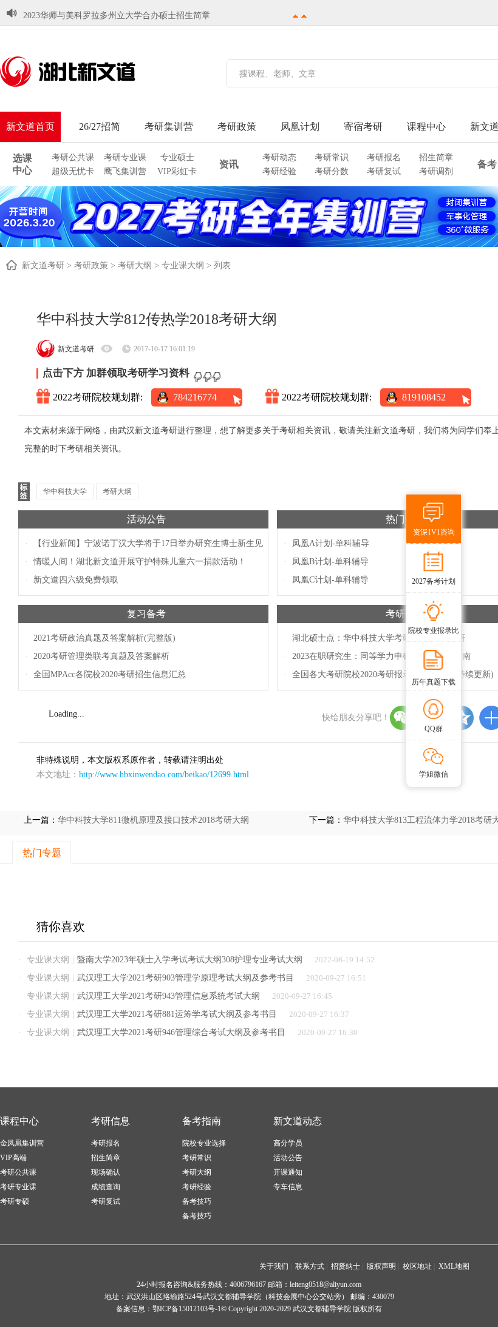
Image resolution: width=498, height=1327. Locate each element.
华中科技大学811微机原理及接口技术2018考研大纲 (153, 820)
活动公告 (146, 519)
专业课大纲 (183, 265)
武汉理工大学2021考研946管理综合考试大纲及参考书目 (181, 1032)
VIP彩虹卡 (177, 171)
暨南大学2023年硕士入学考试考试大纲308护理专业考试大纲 (189, 959)
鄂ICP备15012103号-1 (186, 1309)
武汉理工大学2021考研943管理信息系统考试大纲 (168, 996)
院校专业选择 (204, 1143)
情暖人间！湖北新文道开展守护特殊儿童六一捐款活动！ (139, 561)
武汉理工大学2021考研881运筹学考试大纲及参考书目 (177, 1014)
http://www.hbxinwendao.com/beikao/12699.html (164, 774)
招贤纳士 (345, 1266)
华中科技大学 (65, 491)
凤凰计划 (300, 126)
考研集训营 (169, 126)
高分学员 (287, 1143)
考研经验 (279, 171)
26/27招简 (99, 126)
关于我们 (273, 1266)
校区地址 (417, 1266)
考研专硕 (14, 1201)
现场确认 (105, 1172)
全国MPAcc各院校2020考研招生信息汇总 (109, 674)
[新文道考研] (82, 71)
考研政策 (236, 126)
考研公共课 (73, 157)
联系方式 (309, 1266)
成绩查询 (105, 1187)
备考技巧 (196, 1201)
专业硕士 (177, 157)
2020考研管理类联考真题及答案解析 (101, 656)
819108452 (424, 397)
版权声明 (381, 1266)
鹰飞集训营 (125, 171)
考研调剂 (436, 171)
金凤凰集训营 (22, 1143)
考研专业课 (125, 157)
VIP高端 (13, 1157)
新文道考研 (43, 265)
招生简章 (436, 157)
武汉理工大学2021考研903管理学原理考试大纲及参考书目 (185, 977)
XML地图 (453, 1266)
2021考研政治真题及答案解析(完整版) (104, 638)
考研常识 (332, 157)
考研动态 (279, 157)
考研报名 (384, 157)
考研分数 (332, 171)
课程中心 (426, 126)
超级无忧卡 (73, 171)
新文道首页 (30, 126)
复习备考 (146, 614)
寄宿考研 (363, 126)
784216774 (195, 397)
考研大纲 (135, 265)
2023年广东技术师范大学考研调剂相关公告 (104, 20)
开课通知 (287, 1172)
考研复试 (384, 171)
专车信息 (287, 1187)
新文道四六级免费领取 (75, 579)
